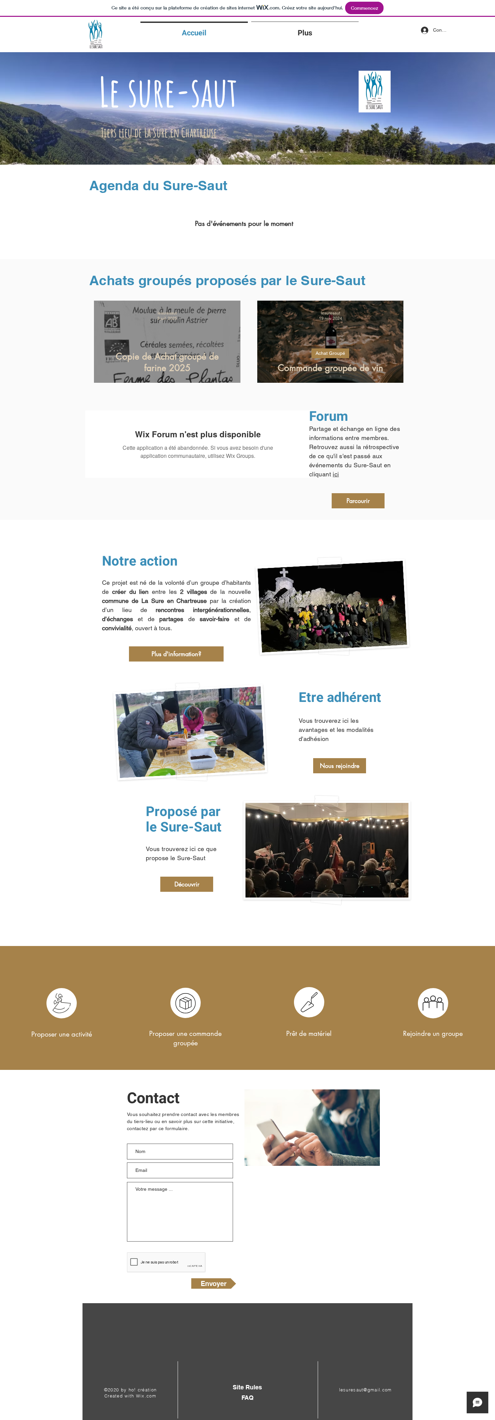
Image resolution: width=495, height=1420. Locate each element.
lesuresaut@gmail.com (365, 1389)
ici (336, 474)
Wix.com (146, 1395)
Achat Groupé (330, 353)
